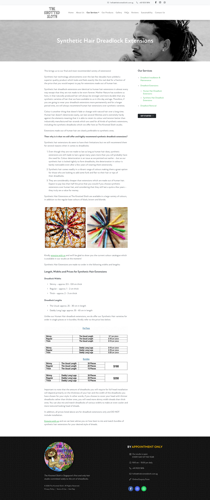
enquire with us (58, 255)
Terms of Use (61, 489)
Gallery (119, 12)
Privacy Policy (49, 489)
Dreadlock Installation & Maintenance (150, 79)
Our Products (107, 12)
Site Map (71, 489)
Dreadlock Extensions (149, 85)
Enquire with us (51, 421)
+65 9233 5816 (144, 3)
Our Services (92, 12)
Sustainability (147, 12)
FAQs (126, 12)
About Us (80, 12)
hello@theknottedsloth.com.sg (121, 3)
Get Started (146, 116)
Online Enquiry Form (141, 479)
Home (71, 12)
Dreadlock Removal (148, 106)
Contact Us (160, 12)
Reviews (134, 12)
